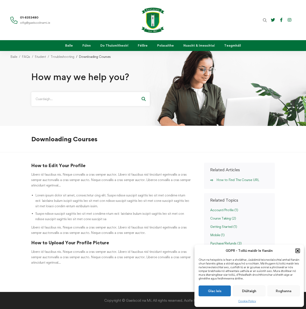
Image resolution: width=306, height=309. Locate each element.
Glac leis (214, 291)
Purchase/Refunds (226, 243)
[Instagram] (290, 19)
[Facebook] (281, 19)
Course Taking (223, 218)
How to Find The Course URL (237, 180)
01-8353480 (29, 17)
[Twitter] (273, 19)
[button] (298, 251)
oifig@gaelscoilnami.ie (35, 22)
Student (40, 57)
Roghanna (283, 291)
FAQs (26, 57)
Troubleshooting (62, 57)
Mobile (217, 235)
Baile (13, 57)
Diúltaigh (249, 291)
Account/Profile (224, 210)
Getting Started (223, 227)
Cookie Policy (247, 301)
